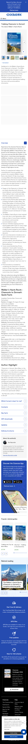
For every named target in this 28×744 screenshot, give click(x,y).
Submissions (5, 704)
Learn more (6, 729)
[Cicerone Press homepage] (14, 14)
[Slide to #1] (3, 58)
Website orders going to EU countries (19, 708)
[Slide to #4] (21, 58)
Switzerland (5, 62)
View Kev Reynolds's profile (10, 455)
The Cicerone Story (7, 702)
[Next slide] (6, 553)
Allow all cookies (14, 736)
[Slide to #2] (12, 58)
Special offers (6, 707)
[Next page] (24, 42)
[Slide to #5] (26, 58)
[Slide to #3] (17, 58)
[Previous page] (3, 42)
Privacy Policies (19, 712)
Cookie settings (13, 733)
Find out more (14, 10)
